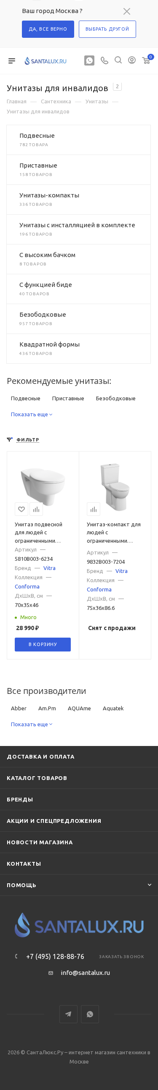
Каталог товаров (37, 778)
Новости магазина (40, 842)
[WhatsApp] (89, 61)
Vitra (49, 568)
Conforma (27, 586)
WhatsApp (90, 1014)
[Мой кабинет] (132, 61)
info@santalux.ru (85, 972)
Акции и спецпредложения (54, 821)
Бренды (20, 799)
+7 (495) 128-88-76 (55, 956)
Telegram (68, 1014)
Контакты (24, 864)
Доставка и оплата (41, 756)
